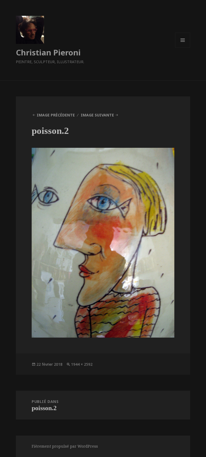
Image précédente (56, 115)
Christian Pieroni (48, 52)
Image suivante (97, 115)
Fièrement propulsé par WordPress (65, 446)
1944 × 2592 (82, 364)
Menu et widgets (182, 47)
